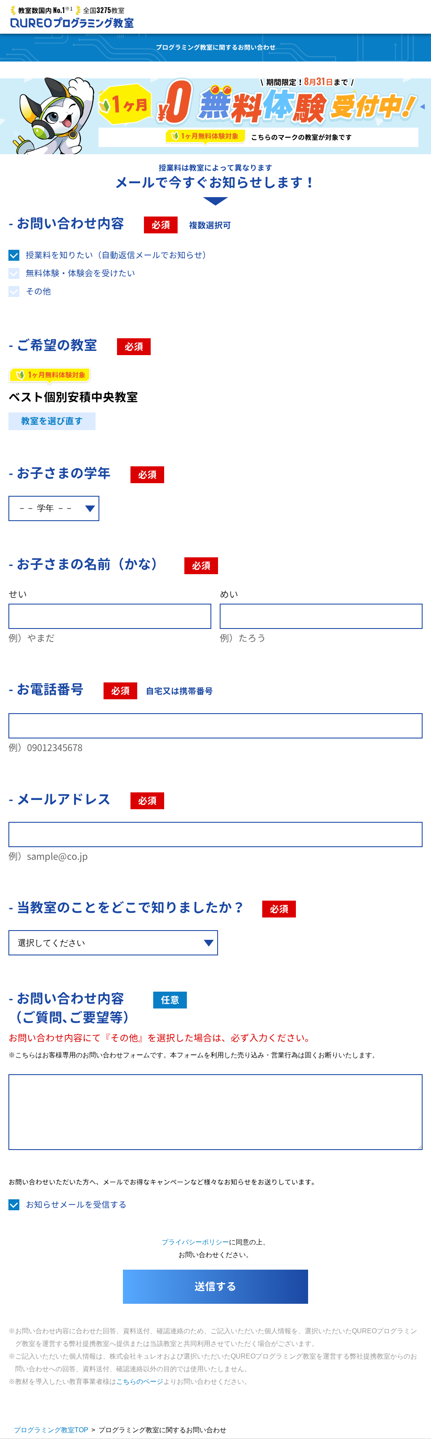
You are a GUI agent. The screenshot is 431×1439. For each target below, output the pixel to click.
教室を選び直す (52, 421)
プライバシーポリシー (195, 1242)
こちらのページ (139, 1381)
